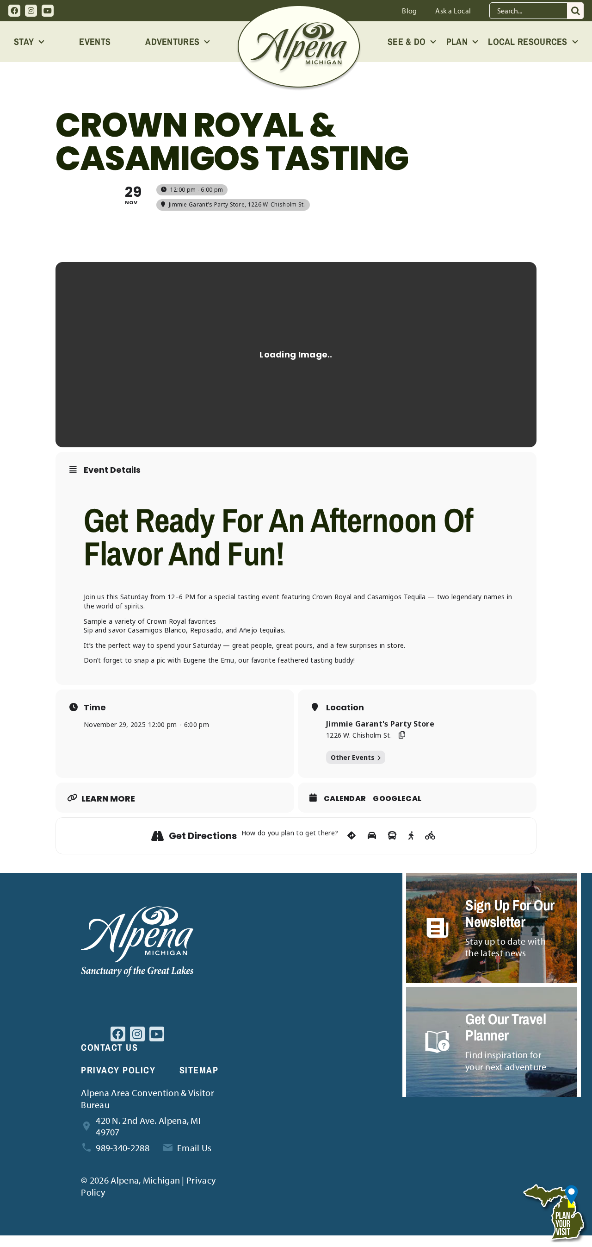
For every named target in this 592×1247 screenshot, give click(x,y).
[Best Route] (351, 836)
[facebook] (14, 11)
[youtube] (48, 11)
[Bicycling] (430, 836)
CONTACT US (109, 1047)
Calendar (345, 798)
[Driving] (372, 836)
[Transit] (392, 836)
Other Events (353, 757)
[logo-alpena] (299, 9)
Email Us (194, 1147)
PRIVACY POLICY (118, 1070)
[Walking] (411, 836)
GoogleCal (397, 798)
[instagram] (31, 11)
